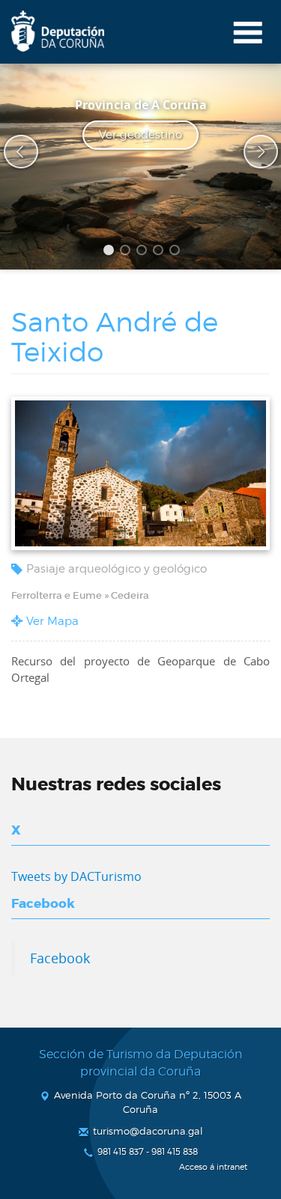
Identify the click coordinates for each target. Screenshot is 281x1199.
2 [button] (127, 252)
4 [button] (160, 252)
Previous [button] (11, 151)
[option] (140, 166)
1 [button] (110, 252)
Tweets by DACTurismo (76, 876)
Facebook (60, 958)
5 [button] (176, 252)
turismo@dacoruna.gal (148, 1131)
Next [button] (251, 151)
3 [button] (143, 252)
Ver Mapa (52, 621)
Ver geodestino (140, 134)
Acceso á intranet (213, 1167)
